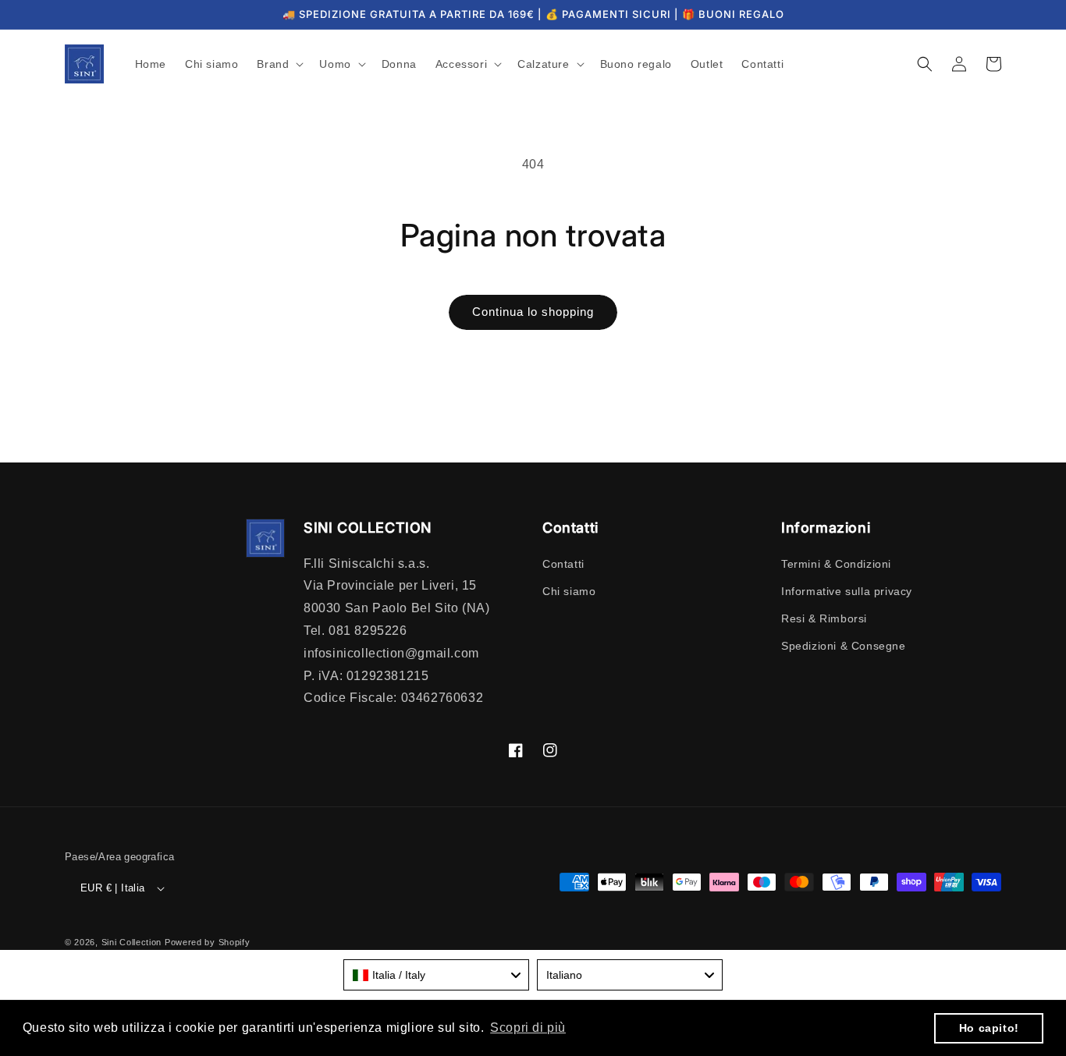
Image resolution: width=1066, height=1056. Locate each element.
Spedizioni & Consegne (843, 646)
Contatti (563, 564)
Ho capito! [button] (989, 1028)
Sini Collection (131, 942)
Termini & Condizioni (836, 564)
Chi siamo (568, 591)
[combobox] (436, 974)
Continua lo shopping (533, 311)
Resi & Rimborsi (824, 618)
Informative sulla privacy (846, 591)
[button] (278, 64)
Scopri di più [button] (528, 1027)
